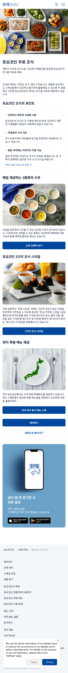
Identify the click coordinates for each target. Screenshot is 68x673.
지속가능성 (9, 635)
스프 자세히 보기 (34, 245)
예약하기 (34, 422)
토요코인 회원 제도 (13, 598)
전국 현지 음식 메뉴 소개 (34, 410)
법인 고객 (8, 611)
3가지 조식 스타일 (34, 331)
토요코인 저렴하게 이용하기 (18, 592)
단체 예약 (8, 567)
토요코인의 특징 (12, 586)
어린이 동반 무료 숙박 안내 (17, 164)
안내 (22, 508)
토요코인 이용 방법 (13, 603)
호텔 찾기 (8, 579)
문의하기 (8, 622)
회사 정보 (8, 629)
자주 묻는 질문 (11, 616)
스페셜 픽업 (23, 549)
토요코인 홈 (9, 549)
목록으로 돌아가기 (34, 432)
